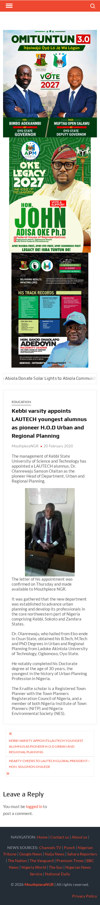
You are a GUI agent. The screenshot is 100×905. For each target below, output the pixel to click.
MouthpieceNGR (25, 446)
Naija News (54, 854)
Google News (30, 854)
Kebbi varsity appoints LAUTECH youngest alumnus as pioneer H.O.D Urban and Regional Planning (46, 746)
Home (42, 837)
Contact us (59, 837)
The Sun (55, 867)
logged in (34, 806)
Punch (69, 847)
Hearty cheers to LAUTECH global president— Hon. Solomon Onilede (49, 763)
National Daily (57, 873)
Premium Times (70, 860)
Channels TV (50, 847)
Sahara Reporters (82, 854)
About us (79, 837)
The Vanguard (42, 860)
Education (21, 402)
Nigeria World (33, 867)
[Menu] (8, 5)
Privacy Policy (84, 896)
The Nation (17, 860)
